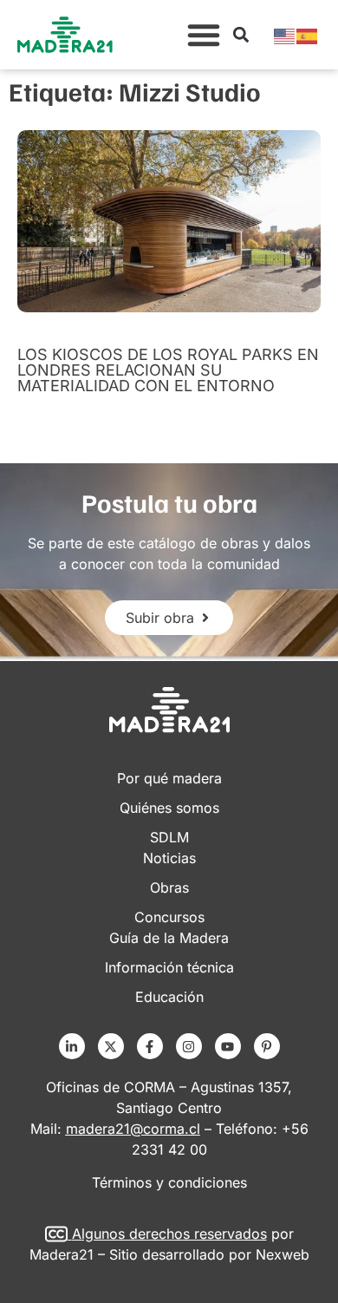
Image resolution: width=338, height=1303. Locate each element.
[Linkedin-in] (72, 1046)
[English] (285, 34)
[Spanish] (307, 34)
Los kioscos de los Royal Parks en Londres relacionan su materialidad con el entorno (168, 370)
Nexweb (282, 1254)
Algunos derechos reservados (169, 1233)
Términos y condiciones (169, 1182)
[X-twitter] (111, 1046)
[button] (204, 35)
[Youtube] (228, 1046)
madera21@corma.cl (133, 1128)
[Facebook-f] (150, 1046)
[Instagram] (189, 1046)
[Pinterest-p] (267, 1046)
